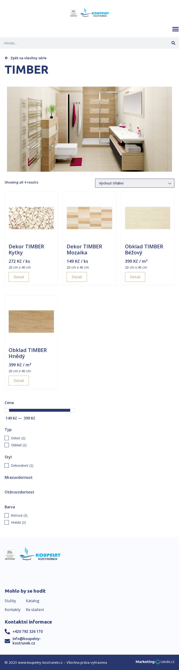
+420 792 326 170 (28, 631)
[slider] (6, 410)
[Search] (173, 43)
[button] (175, 29)
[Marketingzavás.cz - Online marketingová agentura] (155, 663)
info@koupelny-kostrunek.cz (27, 641)
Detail (19, 276)
